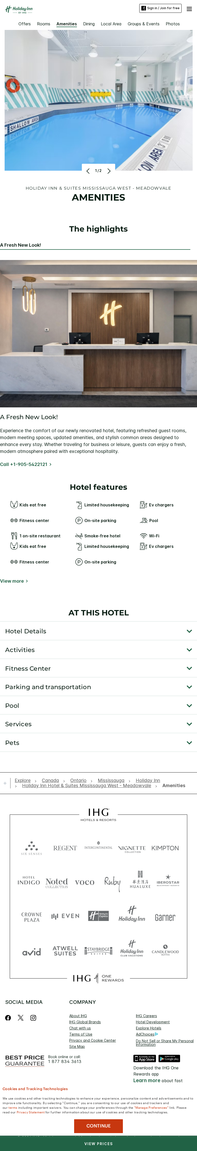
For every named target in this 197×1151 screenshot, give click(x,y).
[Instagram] (33, 1018)
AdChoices (145, 1034)
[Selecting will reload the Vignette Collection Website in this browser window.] (132, 847)
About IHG (78, 1016)
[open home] (7, 783)
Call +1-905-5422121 (23, 464)
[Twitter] (21, 1018)
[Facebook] (9, 1018)
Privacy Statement (31, 1112)
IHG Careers (146, 1016)
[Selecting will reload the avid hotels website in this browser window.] (31, 950)
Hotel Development (153, 1022)
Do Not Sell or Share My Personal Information (165, 1043)
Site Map (77, 1046)
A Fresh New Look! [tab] (20, 245)
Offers (24, 23)
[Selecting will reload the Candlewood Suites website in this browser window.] (165, 950)
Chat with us (80, 1028)
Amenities (66, 23)
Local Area (111, 23)
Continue (98, 1126)
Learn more (146, 1080)
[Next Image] (108, 171)
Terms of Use (80, 1034)
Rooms (43, 23)
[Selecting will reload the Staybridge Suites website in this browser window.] (98, 950)
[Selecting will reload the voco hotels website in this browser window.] (84, 881)
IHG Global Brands (85, 1022)
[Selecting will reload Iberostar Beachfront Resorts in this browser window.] (168, 881)
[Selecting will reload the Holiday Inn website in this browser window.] (132, 916)
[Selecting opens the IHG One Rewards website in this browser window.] (98, 978)
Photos (173, 23)
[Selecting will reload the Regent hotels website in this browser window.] (65, 847)
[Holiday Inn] (19, 9)
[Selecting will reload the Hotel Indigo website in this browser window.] (29, 881)
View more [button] (12, 581)
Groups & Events (144, 23)
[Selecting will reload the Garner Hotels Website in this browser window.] (165, 916)
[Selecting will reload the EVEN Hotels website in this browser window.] (65, 916)
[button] (189, 8)
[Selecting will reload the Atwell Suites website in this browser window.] (65, 950)
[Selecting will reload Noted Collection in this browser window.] (57, 881)
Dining (89, 23)
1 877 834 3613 (65, 1061)
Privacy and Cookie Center (92, 1040)
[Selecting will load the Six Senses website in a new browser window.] (31, 847)
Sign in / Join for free (163, 8)
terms (12, 1107)
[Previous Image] (88, 171)
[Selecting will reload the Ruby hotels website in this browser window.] (112, 881)
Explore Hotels (148, 1028)
